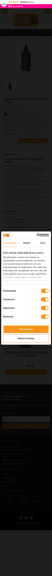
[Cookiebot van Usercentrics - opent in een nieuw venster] (37, 235)
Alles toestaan (26, 329)
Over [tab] (42, 243)
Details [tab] (26, 243)
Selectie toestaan (26, 338)
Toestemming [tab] (9, 243)
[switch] (45, 299)
